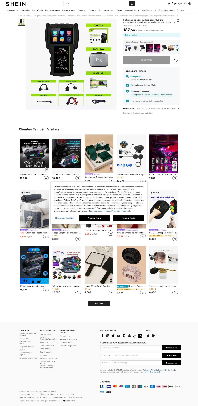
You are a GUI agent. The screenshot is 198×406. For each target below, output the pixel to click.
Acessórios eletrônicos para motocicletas (102, 16)
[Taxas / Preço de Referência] (136, 30)
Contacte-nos (65, 336)
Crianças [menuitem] (92, 10)
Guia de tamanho (46, 352)
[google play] (153, 337)
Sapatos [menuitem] (180, 10)
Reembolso (44, 342)
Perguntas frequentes (68, 346)
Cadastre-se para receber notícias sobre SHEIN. (123, 343)
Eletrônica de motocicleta (76, 16)
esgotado (146, 60)
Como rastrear (45, 349)
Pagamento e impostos (68, 339)
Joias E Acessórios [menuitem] (149, 10)
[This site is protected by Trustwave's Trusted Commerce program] (102, 392)
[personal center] (169, 3)
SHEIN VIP (44, 355)
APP (148, 331)
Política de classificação (48, 358)
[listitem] (128, 48)
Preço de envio (45, 334)
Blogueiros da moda (27, 347)
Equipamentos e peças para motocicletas (49, 16)
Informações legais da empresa (28, 334)
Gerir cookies (70, 394)
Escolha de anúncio (76, 397)
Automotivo (28, 16)
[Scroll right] (190, 10)
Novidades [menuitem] (25, 10)
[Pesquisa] (132, 3)
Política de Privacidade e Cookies (155, 370)
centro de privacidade (153, 372)
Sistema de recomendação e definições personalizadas (40, 401)
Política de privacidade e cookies (51, 394)
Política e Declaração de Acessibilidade (47, 367)
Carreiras (23, 350)
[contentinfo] (140, 386)
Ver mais (99, 303)
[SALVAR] (176, 60)
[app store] (148, 337)
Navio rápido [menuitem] (37, 10)
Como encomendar (47, 346)
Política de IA (42, 397)
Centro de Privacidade (28, 394)
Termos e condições (27, 397)
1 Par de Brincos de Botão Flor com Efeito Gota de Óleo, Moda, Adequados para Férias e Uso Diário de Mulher (131, 233)
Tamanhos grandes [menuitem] (166, 10)
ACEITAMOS (105, 382)
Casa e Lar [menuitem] (82, 10)
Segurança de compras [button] (140, 91)
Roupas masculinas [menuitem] (106, 10)
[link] (174, 3)
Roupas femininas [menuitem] (52, 10)
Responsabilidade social (26, 342)
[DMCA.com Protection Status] (108, 392)
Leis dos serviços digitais (26, 354)
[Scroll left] (187, 10)
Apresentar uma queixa (28, 358)
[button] (185, 3)
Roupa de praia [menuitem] (68, 10)
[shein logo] (16, 4)
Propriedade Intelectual (58, 397)
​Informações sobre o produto (47, 362)
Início (20, 16)
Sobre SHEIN (24, 339)
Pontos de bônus (66, 343)
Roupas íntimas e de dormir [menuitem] (128, 10)
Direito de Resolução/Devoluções (48, 338)
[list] (121, 336)
